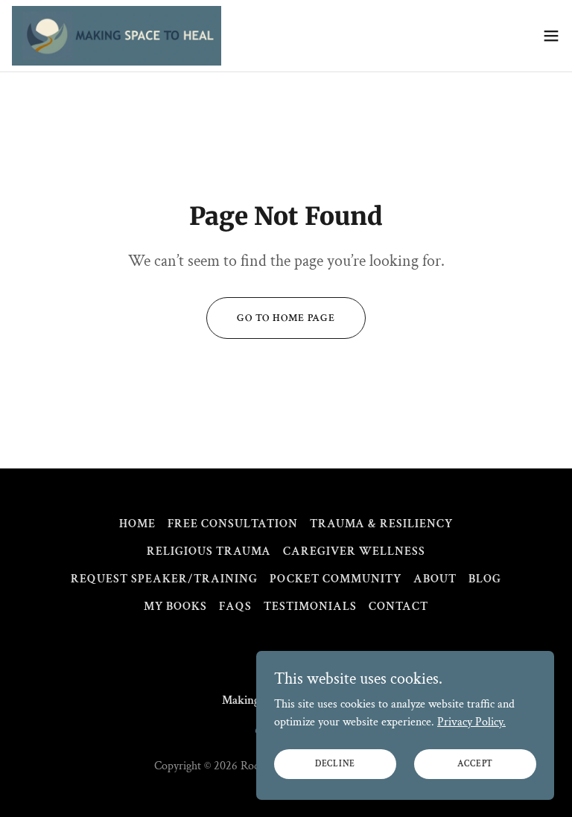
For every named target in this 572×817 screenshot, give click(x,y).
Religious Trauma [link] (209, 551)
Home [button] (137, 524)
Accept (475, 763)
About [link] (435, 579)
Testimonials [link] (310, 606)
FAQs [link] (235, 606)
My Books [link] (175, 606)
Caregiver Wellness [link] (354, 551)
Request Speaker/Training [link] (164, 579)
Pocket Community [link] (335, 579)
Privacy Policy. (471, 721)
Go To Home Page (286, 318)
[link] (117, 36)
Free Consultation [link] (233, 524)
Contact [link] (398, 606)
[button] (551, 36)
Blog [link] (484, 579)
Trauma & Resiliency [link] (381, 524)
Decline (335, 763)
